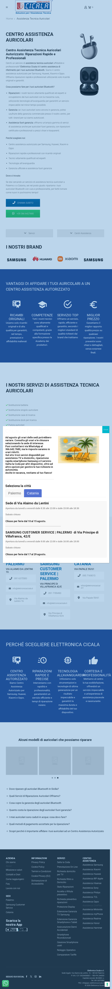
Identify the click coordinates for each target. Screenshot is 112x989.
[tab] (14, 493)
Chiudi (105, 430)
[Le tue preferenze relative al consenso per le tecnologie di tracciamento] (107, 984)
